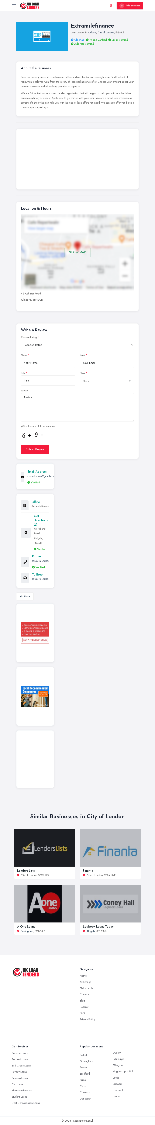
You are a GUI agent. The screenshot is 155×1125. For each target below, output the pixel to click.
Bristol (83, 1080)
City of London (106, 32)
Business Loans (20, 1078)
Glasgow (118, 1065)
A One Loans (26, 926)
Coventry (85, 1092)
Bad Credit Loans (21, 1065)
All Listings (85, 982)
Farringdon (27, 931)
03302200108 (40, 561)
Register (84, 1007)
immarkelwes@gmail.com (41, 476)
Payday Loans (19, 1072)
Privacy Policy (87, 1019)
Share (27, 596)
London (117, 1096)
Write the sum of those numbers (38, 426)
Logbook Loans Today (98, 926)
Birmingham (86, 1061)
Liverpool (118, 1090)
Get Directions (41, 518)
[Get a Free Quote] (35, 632)
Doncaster (85, 1098)
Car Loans (17, 1084)
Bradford (85, 1074)
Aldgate (92, 32)
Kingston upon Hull (123, 1071)
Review (24, 390)
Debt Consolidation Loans (26, 1103)
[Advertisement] (77, 160)
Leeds (116, 1078)
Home (83, 976)
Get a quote (86, 988)
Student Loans (19, 1097)
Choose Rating (29, 337)
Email (82, 355)
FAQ (82, 1013)
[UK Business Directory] (35, 696)
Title (23, 373)
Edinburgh (118, 1059)
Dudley (117, 1053)
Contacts (84, 994)
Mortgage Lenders (22, 1090)
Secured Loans (20, 1059)
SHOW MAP (77, 252)
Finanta (88, 870)
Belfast (83, 1055)
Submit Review (35, 449)
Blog (82, 1000)
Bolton (83, 1067)
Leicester (117, 1084)
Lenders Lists (26, 870)
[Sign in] (111, 6)
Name (24, 355)
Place (82, 373)
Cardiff (84, 1086)
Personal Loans (20, 1053)
